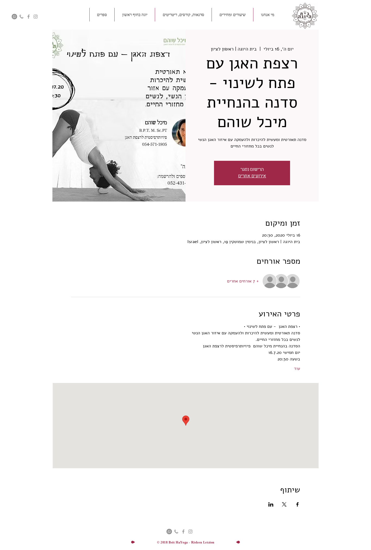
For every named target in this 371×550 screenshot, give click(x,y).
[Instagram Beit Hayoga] (35, 16)
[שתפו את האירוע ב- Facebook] (297, 504)
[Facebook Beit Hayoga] (28, 16)
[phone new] (21, 16)
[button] (267, 14)
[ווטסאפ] (14, 16)
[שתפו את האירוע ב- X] (284, 504)
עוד (297, 369)
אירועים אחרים (252, 176)
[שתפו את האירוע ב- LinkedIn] (270, 504)
